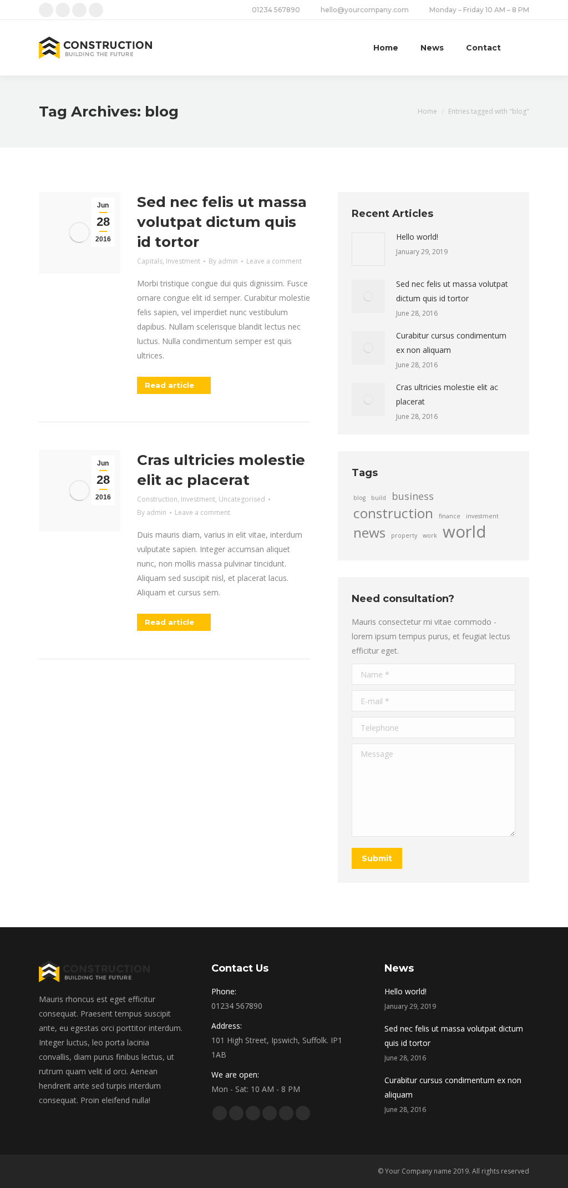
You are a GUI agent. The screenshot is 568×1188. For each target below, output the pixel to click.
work (430, 535)
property (404, 535)
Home (427, 111)
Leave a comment (274, 261)
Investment (183, 261)
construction (393, 513)
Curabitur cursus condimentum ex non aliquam (451, 342)
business (413, 496)
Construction (157, 499)
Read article (169, 385)
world (464, 531)
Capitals (150, 261)
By (223, 261)
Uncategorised (242, 499)
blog (359, 498)
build (378, 498)
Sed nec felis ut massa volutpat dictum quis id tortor (222, 222)
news (369, 532)
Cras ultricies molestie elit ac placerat (221, 470)
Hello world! (417, 236)
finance (449, 516)
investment (482, 516)
